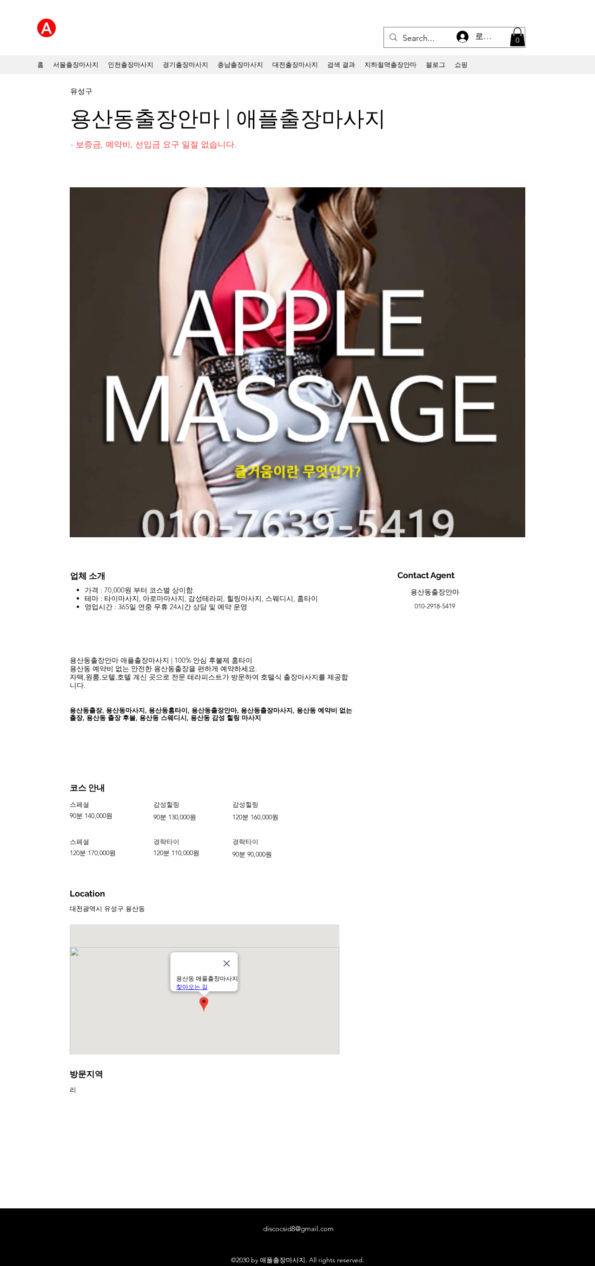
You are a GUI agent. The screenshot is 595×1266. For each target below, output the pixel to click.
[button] (517, 36)
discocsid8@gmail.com (298, 1228)
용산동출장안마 (434, 591)
